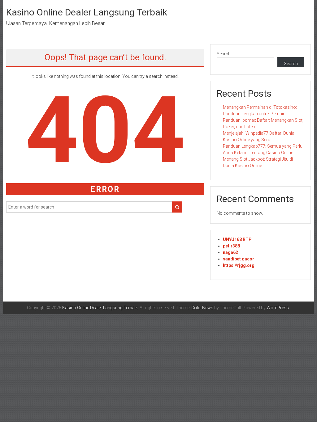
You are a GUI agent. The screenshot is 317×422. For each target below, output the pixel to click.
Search (224, 53)
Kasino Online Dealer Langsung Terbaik (86, 12)
